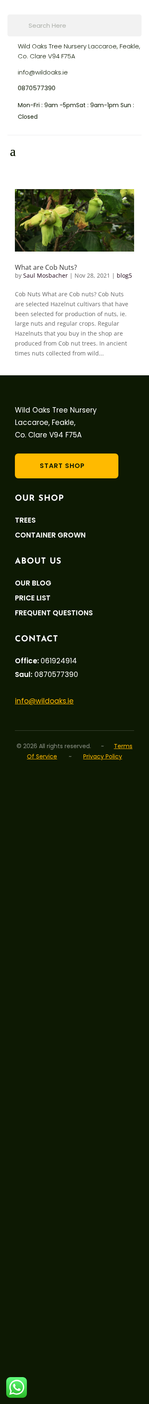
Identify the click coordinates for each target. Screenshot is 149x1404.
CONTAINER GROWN (50, 535)
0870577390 (36, 88)
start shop (62, 465)
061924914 (59, 661)
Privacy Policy (102, 756)
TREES (25, 520)
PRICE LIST (32, 598)
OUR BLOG (33, 583)
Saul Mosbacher (45, 275)
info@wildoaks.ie (43, 72)
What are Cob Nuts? (46, 267)
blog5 (124, 275)
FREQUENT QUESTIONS (54, 613)
